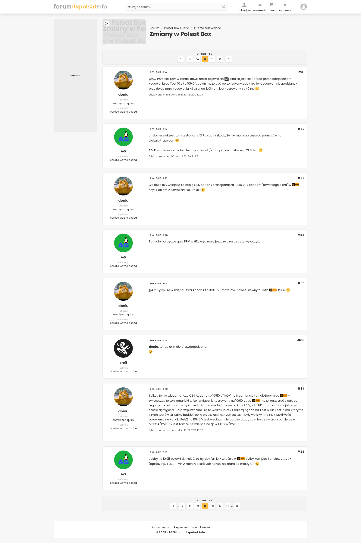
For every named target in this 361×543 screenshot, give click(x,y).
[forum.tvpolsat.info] (80, 8)
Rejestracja (259, 10)
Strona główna (160, 527)
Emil (123, 362)
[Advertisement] (75, 75)
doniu (123, 94)
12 (212, 59)
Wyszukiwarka (201, 527)
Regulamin (181, 527)
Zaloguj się (244, 10)
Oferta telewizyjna (207, 28)
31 (229, 59)
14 (227, 505)
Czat (272, 10)
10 (197, 59)
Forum (154, 28)
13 (220, 59)
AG (123, 151)
